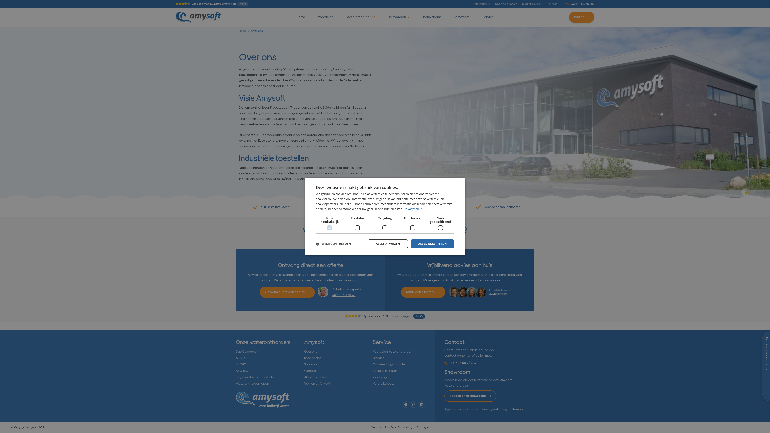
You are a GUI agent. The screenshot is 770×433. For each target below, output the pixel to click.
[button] (333, 244)
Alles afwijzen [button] (388, 244)
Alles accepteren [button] (432, 244)
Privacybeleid (413, 209)
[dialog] (385, 216)
